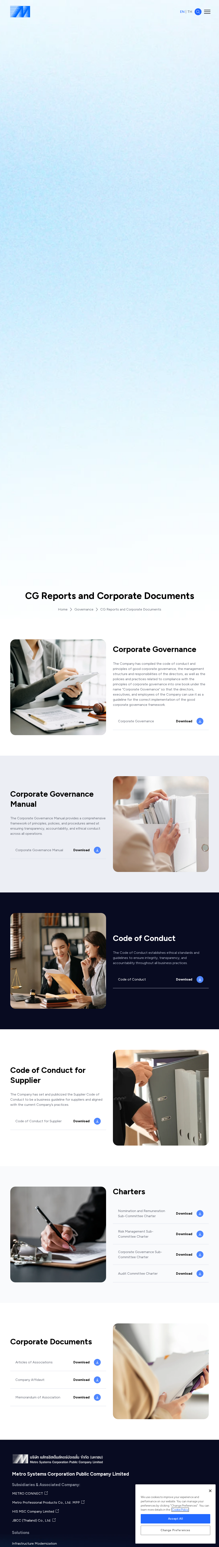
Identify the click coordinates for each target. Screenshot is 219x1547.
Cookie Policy (180, 1509)
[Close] (210, 1490)
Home (63, 609)
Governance (83, 609)
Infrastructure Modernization (34, 1543)
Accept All (175, 1518)
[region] (175, 1514)
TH (189, 12)
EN (182, 12)
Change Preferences (175, 1530)
